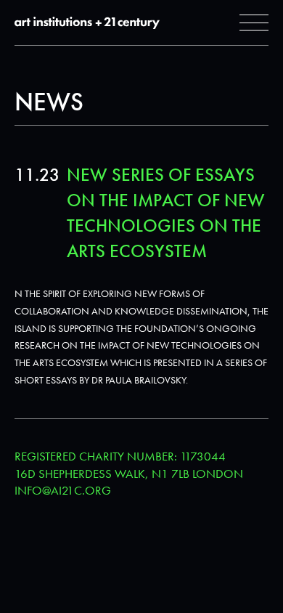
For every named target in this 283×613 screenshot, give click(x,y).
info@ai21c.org (63, 490)
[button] (253, 23)
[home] (87, 23)
